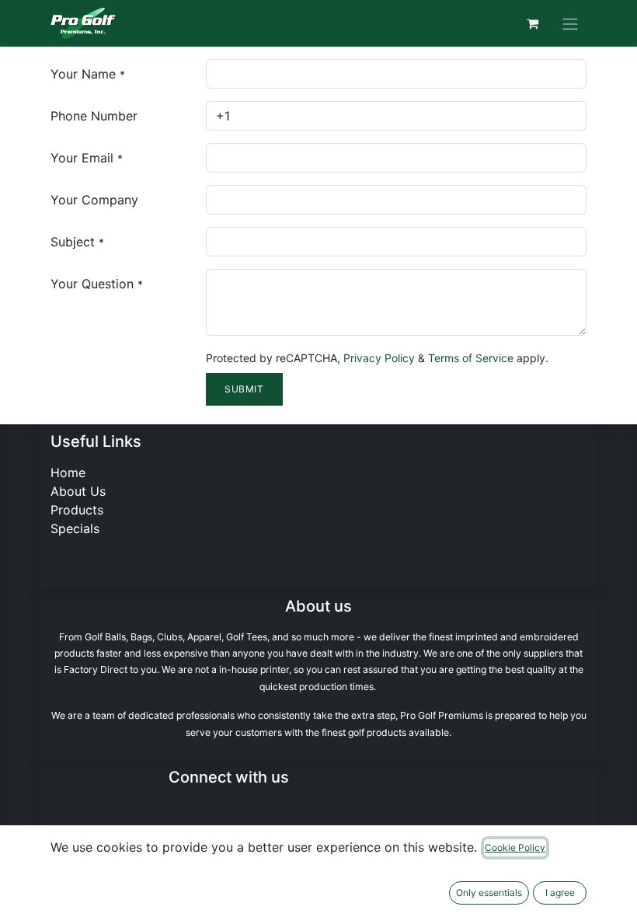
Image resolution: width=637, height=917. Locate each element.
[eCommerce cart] (532, 23)
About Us (78, 491)
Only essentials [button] (489, 892)
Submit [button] (244, 389)
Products (76, 510)
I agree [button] (560, 892)
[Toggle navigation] (570, 23)
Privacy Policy (379, 357)
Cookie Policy (515, 847)
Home (67, 472)
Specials (74, 528)
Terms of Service (470, 357)
